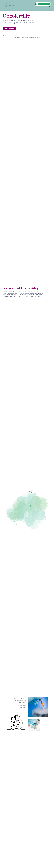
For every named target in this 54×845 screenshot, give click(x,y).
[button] (49, 7)
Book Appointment (44, 4)
